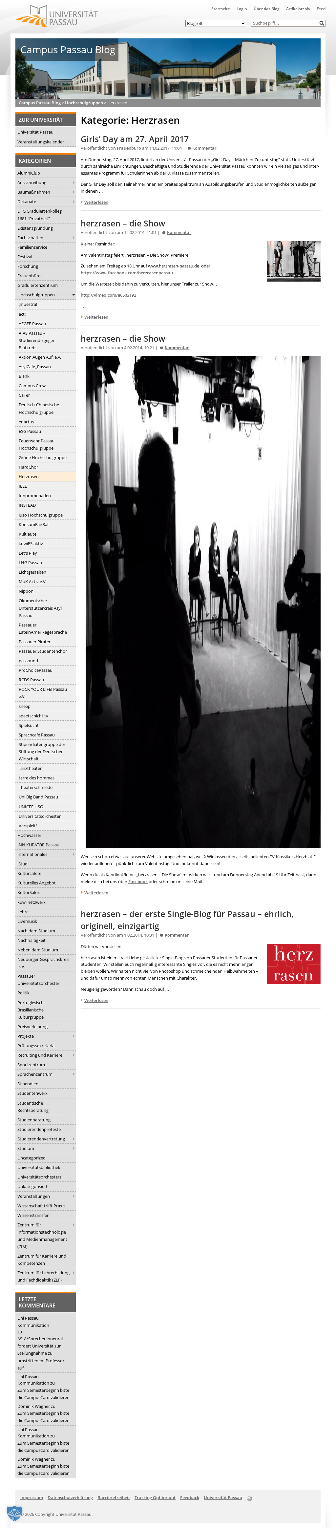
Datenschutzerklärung (70, 1497)
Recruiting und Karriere (39, 1055)
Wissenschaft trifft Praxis (41, 1206)
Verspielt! (28, 826)
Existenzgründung (35, 228)
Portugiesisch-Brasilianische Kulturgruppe (31, 1010)
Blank (24, 376)
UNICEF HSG (31, 807)
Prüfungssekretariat (36, 1046)
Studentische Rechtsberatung (33, 1106)
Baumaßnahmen (33, 192)
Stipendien (27, 1084)
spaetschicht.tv (33, 716)
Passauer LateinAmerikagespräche (43, 628)
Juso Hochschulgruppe (41, 515)
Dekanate (26, 201)
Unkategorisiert (32, 1186)
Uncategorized (31, 1158)
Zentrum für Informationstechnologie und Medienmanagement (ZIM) (42, 1235)
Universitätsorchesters (39, 1177)
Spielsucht (29, 725)
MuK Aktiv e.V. (32, 581)
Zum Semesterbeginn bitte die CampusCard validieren (43, 1393)
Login (242, 8)
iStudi (23, 864)
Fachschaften (30, 238)
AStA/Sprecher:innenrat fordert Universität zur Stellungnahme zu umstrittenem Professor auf (40, 1353)
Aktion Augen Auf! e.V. (40, 357)
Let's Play (28, 553)
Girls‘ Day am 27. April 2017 (135, 139)
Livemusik (27, 921)
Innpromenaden (35, 496)
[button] (322, 23)
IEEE (23, 486)
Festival (24, 257)
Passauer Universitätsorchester (38, 979)
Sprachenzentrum (34, 1074)
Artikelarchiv (298, 8)
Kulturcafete (29, 873)
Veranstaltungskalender (40, 142)
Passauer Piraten (35, 642)
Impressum (31, 1497)
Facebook (138, 881)
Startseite (220, 8)
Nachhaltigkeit (31, 940)
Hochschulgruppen (36, 295)
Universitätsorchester (40, 816)
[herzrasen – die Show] (294, 278)
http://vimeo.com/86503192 (108, 295)
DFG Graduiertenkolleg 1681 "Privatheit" (39, 214)
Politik (23, 993)
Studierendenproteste (39, 1129)
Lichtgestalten (32, 572)
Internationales (32, 854)
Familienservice (32, 247)
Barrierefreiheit (113, 1497)
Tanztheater (30, 768)
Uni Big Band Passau (38, 797)
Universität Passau (35, 132)
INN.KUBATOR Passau (38, 845)
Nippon (26, 591)
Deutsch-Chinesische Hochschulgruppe (39, 408)
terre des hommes (36, 778)
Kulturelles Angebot (36, 883)
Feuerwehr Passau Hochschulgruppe (36, 444)
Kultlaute (27, 534)
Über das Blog (267, 8)
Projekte (25, 1036)
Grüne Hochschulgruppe (43, 457)
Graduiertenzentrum (37, 285)
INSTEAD (27, 505)
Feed (321, 8)
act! (22, 314)
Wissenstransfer (33, 1215)
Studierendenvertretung (41, 1139)
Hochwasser (29, 835)
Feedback (189, 1497)
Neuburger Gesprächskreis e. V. (43, 962)
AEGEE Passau (32, 324)
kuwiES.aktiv (31, 543)
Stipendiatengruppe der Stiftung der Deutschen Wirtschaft (42, 751)
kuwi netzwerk (31, 902)
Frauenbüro (29, 276)
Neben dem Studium (37, 950)
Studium (25, 1148)
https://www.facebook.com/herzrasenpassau (127, 273)
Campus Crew (32, 386)
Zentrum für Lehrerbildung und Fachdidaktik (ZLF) (43, 1276)
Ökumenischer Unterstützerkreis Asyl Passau (40, 608)
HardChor (28, 467)
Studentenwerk (32, 1093)
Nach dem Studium (36, 931)
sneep (25, 706)
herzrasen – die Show (123, 223)
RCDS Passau (31, 680)
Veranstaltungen (33, 1196)
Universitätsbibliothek (38, 1167)
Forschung (27, 266)
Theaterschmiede (35, 787)
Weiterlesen (96, 202)
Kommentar (204, 148)
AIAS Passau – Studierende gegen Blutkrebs (37, 340)
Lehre (23, 912)
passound (28, 661)
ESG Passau (30, 431)
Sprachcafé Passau (37, 735)
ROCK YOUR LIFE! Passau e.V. (43, 692)
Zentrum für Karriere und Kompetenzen (41, 1259)
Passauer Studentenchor (43, 651)
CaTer (24, 395)
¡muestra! (28, 304)
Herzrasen (29, 476)
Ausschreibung (31, 182)
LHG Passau (30, 562)
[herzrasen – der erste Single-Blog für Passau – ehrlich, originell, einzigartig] (294, 981)
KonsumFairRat (34, 524)
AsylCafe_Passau (35, 367)
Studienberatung (34, 1120)
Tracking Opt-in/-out (155, 1497)
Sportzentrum (31, 1065)
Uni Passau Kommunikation (33, 1321)
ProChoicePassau (35, 670)
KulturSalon (28, 892)
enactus (26, 422)
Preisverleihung (32, 1026)
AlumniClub (28, 173)
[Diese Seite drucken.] (249, 1497)
